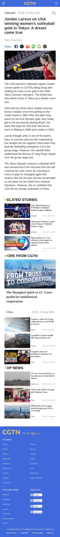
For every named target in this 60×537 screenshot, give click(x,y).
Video (32, 459)
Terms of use (11, 533)
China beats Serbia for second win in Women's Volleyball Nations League (43, 224)
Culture (5, 473)
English (5, 495)
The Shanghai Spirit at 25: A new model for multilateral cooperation (29, 297)
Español (6, 500)
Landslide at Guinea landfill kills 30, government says (42, 336)
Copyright (24, 533)
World (5, 449)
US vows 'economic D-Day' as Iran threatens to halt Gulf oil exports (42, 375)
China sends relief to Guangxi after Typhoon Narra (42, 391)
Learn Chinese (36, 478)
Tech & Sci (7, 469)
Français (6, 504)
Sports (5, 478)
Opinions (6, 464)
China (5, 445)
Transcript (34, 473)
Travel (32, 445)
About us (50, 533)
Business (6, 459)
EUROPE (6, 483)
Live (32, 469)
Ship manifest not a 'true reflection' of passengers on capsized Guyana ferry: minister (41, 241)
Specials (34, 464)
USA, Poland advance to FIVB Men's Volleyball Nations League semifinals (41, 207)
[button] (8, 76)
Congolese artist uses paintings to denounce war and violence (41, 354)
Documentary (8, 519)
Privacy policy (37, 533)
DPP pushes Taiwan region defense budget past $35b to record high (42, 408)
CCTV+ (5, 523)
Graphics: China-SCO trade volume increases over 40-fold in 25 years (42, 321)
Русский (6, 514)
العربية (5, 509)
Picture (33, 454)
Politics (5, 454)
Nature (33, 449)
